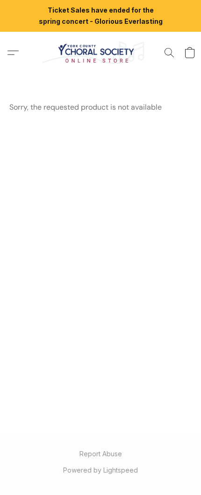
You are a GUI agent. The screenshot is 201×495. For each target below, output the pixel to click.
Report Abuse (100, 454)
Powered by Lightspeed (100, 470)
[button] (100, 53)
